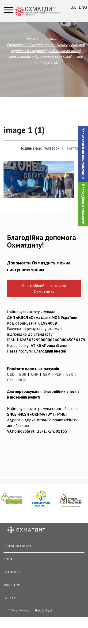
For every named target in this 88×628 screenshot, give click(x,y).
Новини (52, 39)
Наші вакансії (12, 572)
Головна (32, 39)
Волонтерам (12, 584)
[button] (83, 154)
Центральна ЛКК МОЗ (17, 546)
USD (11, 374)
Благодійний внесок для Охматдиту (44, 288)
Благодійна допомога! (83, 204)
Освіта (8, 559)
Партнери (10, 597)
